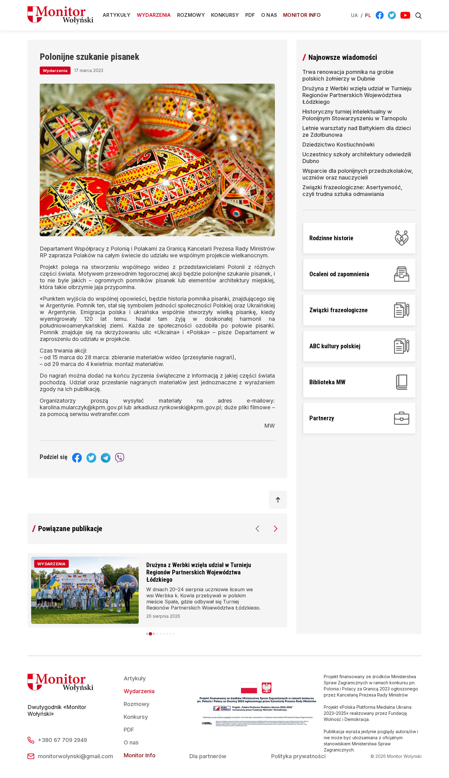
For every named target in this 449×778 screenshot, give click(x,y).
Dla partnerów (207, 756)
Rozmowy (191, 15)
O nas (269, 15)
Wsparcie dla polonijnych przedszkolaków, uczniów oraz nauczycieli (357, 174)
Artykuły (117, 15)
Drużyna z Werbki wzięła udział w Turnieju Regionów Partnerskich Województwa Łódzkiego (198, 572)
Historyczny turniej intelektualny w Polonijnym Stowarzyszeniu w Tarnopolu (354, 114)
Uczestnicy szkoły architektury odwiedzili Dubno (356, 157)
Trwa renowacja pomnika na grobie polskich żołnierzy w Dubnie (348, 75)
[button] (257, 528)
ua (354, 15)
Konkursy (225, 15)
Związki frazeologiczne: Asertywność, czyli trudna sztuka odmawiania (352, 190)
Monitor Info (302, 15)
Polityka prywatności (298, 756)
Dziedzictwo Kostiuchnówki (338, 144)
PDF (250, 15)
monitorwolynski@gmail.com (75, 756)
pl (368, 15)
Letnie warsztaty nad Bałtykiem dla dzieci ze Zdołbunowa (356, 131)
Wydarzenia (154, 15)
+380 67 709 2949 (62, 740)
